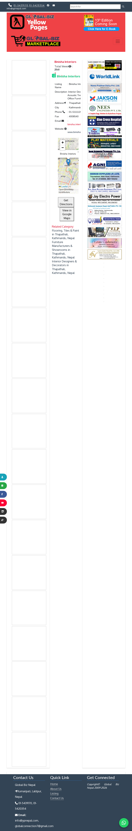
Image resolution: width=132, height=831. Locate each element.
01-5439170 (21, 5)
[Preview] (66, 75)
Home (54, 784)
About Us (56, 789)
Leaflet (64, 186)
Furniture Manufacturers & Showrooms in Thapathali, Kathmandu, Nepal (63, 249)
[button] (68, 162)
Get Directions (66, 202)
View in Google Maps (67, 214)
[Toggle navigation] (118, 41)
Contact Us (57, 798)
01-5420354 (37, 5)
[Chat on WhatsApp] (124, 823)
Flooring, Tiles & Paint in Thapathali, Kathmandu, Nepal (65, 234)
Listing (54, 793)
